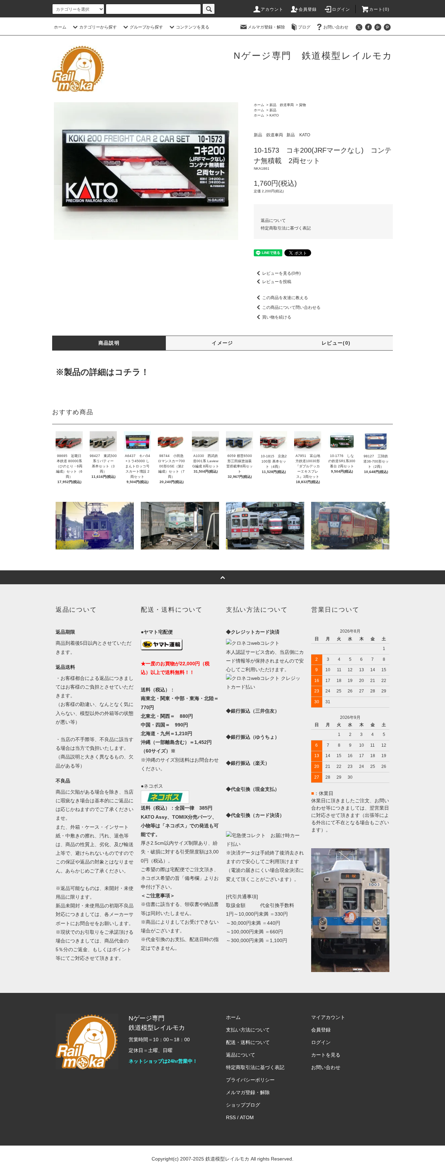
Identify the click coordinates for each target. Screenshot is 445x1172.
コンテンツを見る (192, 27)
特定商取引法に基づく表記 (286, 228)
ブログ (304, 27)
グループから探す (146, 27)
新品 (272, 110)
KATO (274, 115)
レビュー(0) (336, 343)
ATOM (247, 1117)
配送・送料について (248, 1042)
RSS (231, 1117)
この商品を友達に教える (285, 297)
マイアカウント (328, 1017)
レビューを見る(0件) (281, 273)
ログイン (341, 9)
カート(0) (379, 9)
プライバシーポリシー (250, 1080)
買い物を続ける (276, 317)
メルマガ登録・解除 (266, 27)
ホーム (60, 27)
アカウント (272, 9)
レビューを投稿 (276, 281)
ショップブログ (243, 1105)
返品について (273, 220)
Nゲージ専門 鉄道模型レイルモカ (313, 55)
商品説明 (109, 343)
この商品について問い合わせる (291, 307)
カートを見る (325, 1055)
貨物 (302, 105)
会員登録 (308, 9)
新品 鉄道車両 (281, 105)
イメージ (222, 343)
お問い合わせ (335, 27)
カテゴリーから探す (98, 27)
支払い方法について (248, 1030)
